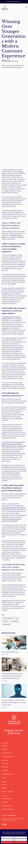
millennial (5, 621)
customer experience (8, 618)
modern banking (14, 621)
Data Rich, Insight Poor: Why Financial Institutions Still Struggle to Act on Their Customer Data (14, 703)
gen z (16, 618)
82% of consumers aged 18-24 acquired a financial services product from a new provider (14, 444)
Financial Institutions (13, 61)
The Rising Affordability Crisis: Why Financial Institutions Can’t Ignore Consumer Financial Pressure (12, 676)
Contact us (5, 600)
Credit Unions (5, 61)
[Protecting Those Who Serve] (14, 642)
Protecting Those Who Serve (10, 652)
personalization (6, 624)
